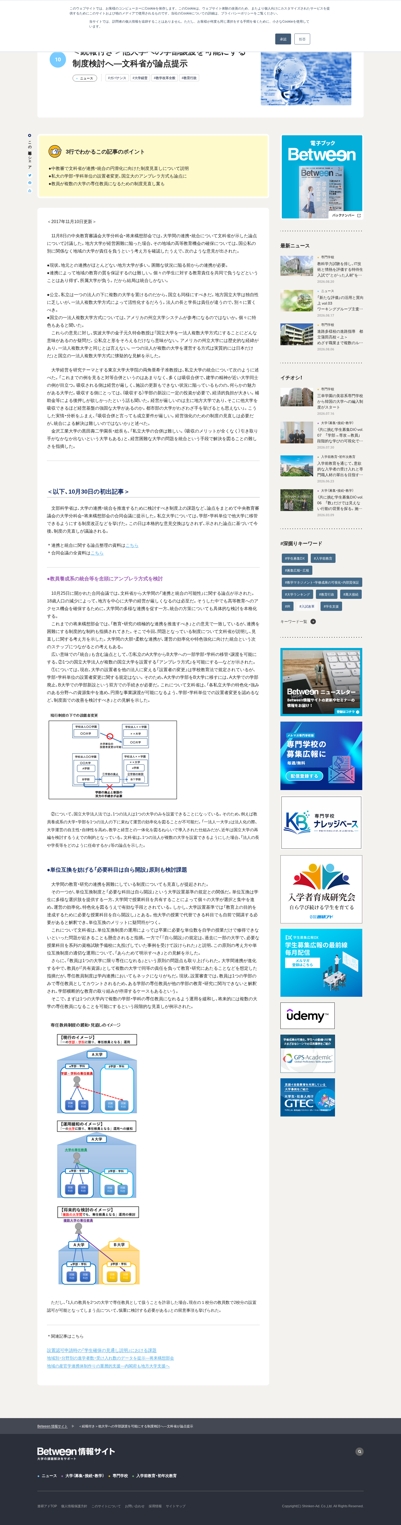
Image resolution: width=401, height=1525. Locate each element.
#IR (287, 606)
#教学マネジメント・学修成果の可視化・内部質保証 (322, 582)
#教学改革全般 (164, 77)
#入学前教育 (323, 558)
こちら (132, 545)
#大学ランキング (297, 594)
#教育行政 (189, 77)
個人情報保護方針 (74, 1505)
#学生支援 (331, 606)
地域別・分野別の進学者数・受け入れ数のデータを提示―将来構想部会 (110, 1358)
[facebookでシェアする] (29, 183)
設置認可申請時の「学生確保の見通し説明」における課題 (102, 1350)
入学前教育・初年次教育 (156, 1475)
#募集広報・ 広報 (297, 570)
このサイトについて (106, 1505)
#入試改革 (307, 606)
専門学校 (120, 1475)
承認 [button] (283, 39)
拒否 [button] (302, 39)
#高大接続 (350, 594)
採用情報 (155, 1505)
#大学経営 (140, 77)
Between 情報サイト (52, 1426)
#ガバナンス (117, 77)
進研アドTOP (47, 1505)
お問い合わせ (135, 1505)
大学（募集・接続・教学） (84, 1475)
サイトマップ (175, 1505)
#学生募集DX (295, 558)
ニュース (49, 1475)
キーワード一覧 (293, 621)
